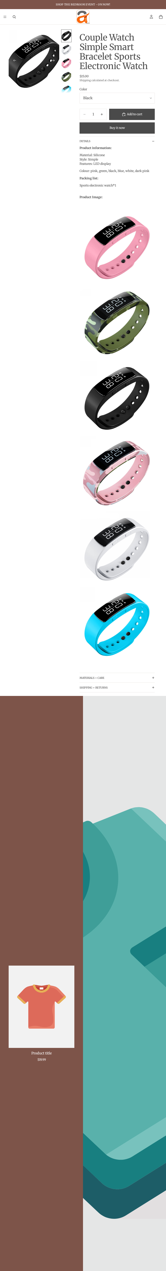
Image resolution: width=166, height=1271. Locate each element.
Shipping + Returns (94, 687)
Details (85, 141)
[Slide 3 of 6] (66, 63)
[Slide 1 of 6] (66, 36)
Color (83, 89)
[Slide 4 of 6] (66, 77)
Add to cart (134, 114)
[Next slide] (54, 61)
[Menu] (5, 17)
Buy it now (117, 128)
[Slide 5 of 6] (66, 90)
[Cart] (161, 17)
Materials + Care (92, 677)
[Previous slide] (13, 61)
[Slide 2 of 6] (66, 49)
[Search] (14, 17)
